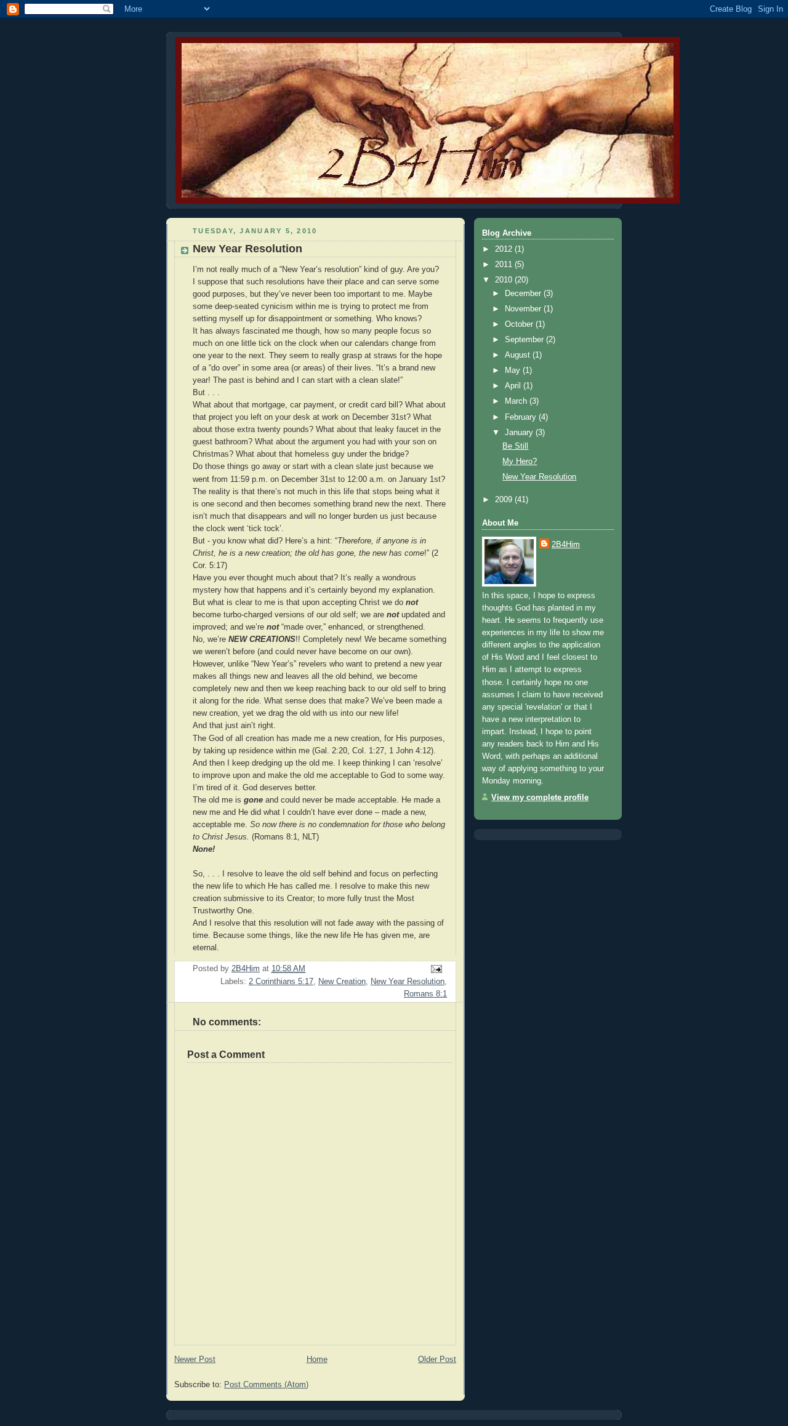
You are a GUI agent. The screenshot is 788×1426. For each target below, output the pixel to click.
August (519, 354)
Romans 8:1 (425, 993)
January (520, 432)
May (514, 370)
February (522, 417)
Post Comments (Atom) (266, 1384)
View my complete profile (540, 797)
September (525, 339)
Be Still (515, 446)
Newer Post (194, 1359)
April (514, 385)
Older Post (437, 1359)
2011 (505, 264)
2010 (505, 279)
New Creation (342, 981)
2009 (505, 499)
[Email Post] (435, 968)
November (524, 308)
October (520, 324)
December (524, 293)
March (517, 401)
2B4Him (566, 544)
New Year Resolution (407, 981)
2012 (505, 249)
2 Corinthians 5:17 (281, 981)
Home (317, 1359)
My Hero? (519, 461)
